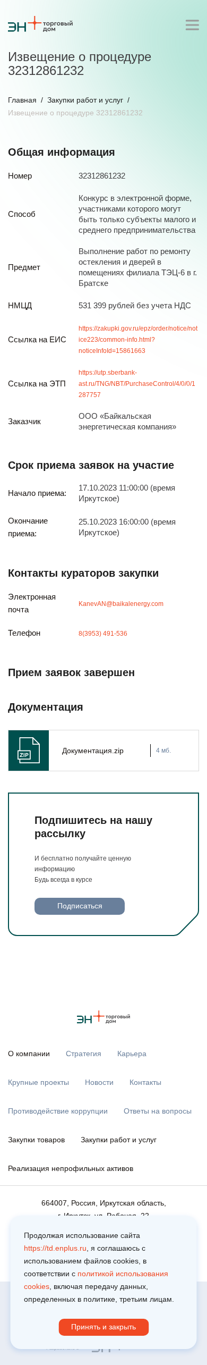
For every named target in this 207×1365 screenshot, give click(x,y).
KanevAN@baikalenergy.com (121, 604)
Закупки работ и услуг (85, 100)
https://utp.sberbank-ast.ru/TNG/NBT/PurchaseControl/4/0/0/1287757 (137, 384)
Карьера (131, 1053)
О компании (29, 1053)
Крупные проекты (38, 1082)
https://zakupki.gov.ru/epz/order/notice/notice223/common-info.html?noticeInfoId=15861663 (138, 340)
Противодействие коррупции (58, 1111)
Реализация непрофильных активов (70, 1168)
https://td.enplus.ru (55, 1248)
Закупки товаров (36, 1139)
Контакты (145, 1082)
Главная (22, 100)
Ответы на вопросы (158, 1111)
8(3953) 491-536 (103, 633)
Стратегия (83, 1053)
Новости (99, 1082)
